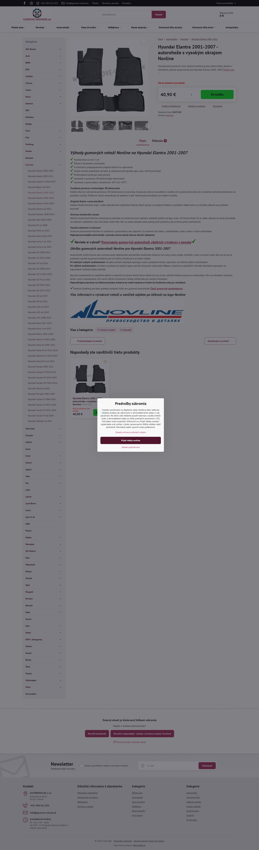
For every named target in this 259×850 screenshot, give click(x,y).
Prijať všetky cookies (130, 440)
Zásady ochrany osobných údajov (130, 432)
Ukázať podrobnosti (131, 447)
